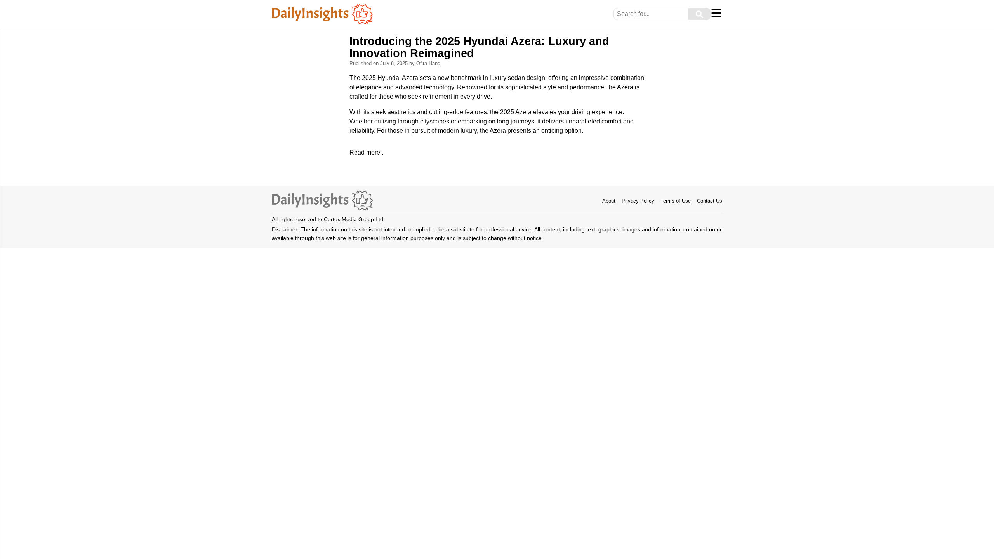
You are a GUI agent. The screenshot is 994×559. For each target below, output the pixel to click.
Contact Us (709, 201)
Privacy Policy (638, 201)
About (608, 201)
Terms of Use (675, 201)
